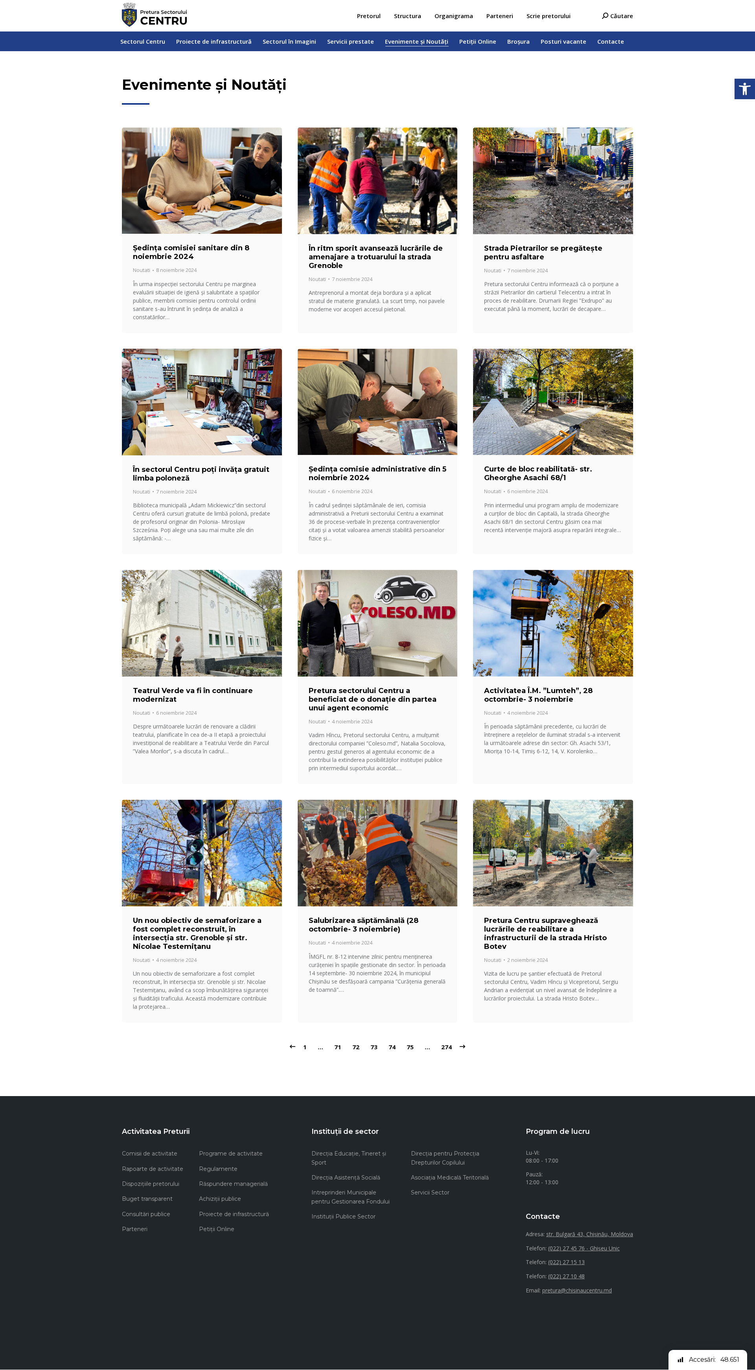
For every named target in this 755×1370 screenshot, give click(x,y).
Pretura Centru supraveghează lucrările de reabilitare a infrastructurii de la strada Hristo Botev (545, 933)
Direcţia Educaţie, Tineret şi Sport (348, 1158)
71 (337, 1047)
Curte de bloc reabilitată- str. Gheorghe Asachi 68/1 (538, 473)
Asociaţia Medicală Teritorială (450, 1177)
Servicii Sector (430, 1192)
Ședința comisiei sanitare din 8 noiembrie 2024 (191, 252)
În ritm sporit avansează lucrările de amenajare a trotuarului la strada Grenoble (376, 257)
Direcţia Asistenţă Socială (345, 1177)
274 (446, 1047)
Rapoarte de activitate (152, 1168)
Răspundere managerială (233, 1183)
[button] (745, 89)
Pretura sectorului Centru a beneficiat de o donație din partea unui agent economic (372, 699)
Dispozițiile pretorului (150, 1183)
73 (374, 1047)
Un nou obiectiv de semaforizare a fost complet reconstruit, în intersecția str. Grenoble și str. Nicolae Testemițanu (197, 933)
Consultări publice (146, 1214)
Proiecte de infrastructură (234, 1214)
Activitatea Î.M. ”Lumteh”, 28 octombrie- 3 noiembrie (538, 695)
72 (355, 1047)
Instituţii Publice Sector (343, 1216)
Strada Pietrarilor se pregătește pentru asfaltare (543, 252)
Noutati (141, 270)
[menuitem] (369, 16)
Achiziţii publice (220, 1198)
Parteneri (134, 1229)
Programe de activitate (231, 1153)
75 (410, 1047)
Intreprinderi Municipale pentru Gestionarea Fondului (350, 1197)
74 (392, 1047)
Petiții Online (216, 1229)
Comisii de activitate (149, 1153)
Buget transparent (147, 1198)
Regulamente (218, 1168)
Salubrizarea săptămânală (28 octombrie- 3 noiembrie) (363, 925)
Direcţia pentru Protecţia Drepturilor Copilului (445, 1158)
